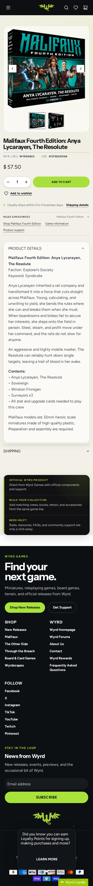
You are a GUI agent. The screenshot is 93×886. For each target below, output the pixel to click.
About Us (57, 644)
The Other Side (16, 644)
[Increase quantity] (26, 182)
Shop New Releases (25, 607)
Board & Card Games (20, 658)
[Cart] (85, 7)
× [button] (74, 826)
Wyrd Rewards (61, 658)
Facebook (12, 691)
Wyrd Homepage (62, 630)
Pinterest (12, 734)
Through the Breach (20, 651)
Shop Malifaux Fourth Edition (22, 223)
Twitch (10, 726)
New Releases (15, 630)
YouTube (11, 719)
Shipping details (77, 205)
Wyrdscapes (14, 665)
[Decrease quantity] (8, 182)
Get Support (62, 607)
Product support (14, 230)
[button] (12, 68)
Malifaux (11, 637)
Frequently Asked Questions (63, 667)
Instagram (12, 705)
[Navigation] (8, 7)
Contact (56, 651)
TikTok (10, 712)
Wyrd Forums (60, 637)
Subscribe (46, 797)
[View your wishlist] (76, 7)
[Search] (66, 7)
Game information (57, 223)
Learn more (46, 859)
